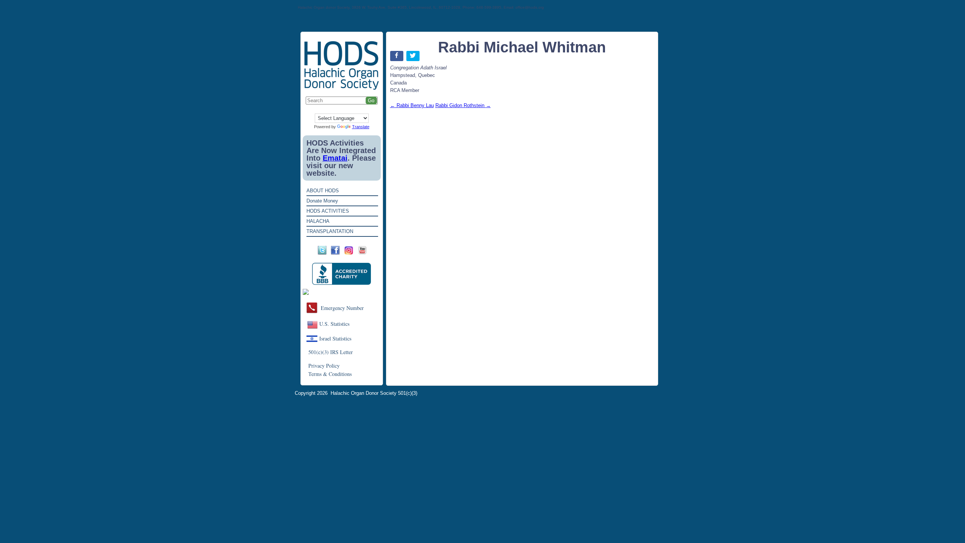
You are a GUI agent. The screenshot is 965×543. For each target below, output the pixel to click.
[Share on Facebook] (397, 57)
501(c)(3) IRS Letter (330, 352)
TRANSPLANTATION (329, 231)
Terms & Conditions (330, 373)
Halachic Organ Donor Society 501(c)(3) (374, 393)
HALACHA (317, 221)
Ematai (335, 158)
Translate (360, 126)
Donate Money (322, 201)
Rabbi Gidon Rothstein (463, 105)
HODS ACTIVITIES (327, 211)
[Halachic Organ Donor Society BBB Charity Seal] (342, 274)
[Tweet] (413, 57)
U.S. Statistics (334, 323)
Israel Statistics (335, 338)
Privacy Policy (324, 365)
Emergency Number (342, 307)
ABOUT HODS (322, 190)
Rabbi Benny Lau (412, 105)
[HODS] (342, 88)
